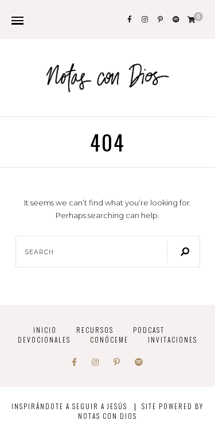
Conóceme (109, 339)
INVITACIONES (172, 339)
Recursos (95, 330)
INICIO (45, 330)
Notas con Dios (107, 416)
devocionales (44, 339)
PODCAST (149, 330)
